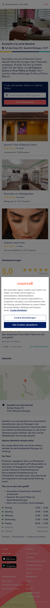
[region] (25, 304)
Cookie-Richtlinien (18, 310)
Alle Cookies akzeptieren (25, 325)
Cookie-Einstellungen (25, 318)
